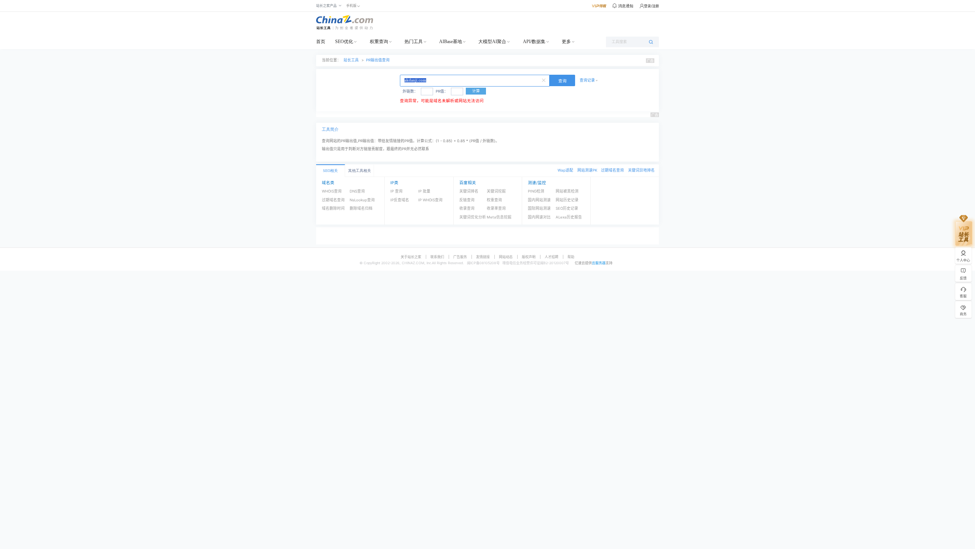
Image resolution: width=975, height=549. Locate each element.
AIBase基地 (450, 41)
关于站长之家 (411, 256)
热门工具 (413, 41)
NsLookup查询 (362, 200)
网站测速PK (587, 170)
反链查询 (467, 200)
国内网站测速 (539, 200)
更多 (566, 41)
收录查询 (467, 208)
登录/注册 (651, 6)
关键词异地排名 (641, 170)
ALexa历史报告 (569, 217)
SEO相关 (330, 171)
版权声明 (528, 256)
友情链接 (483, 256)
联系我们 (437, 256)
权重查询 (379, 41)
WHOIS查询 (332, 191)
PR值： (442, 91)
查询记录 (587, 80)
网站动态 (506, 256)
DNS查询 (357, 191)
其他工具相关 (359, 171)
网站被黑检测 (567, 191)
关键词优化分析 (472, 217)
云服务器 (599, 263)
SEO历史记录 (567, 208)
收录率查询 (496, 208)
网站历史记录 (567, 200)
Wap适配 (565, 170)
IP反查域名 (399, 200)
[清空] (544, 79)
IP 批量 (424, 191)
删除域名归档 (361, 208)
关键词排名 (468, 191)
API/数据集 (534, 41)
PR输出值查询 (378, 60)
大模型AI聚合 (492, 41)
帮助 (570, 256)
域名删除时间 (333, 208)
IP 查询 (396, 191)
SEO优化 (344, 41)
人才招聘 (551, 256)
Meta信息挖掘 (499, 217)
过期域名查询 (612, 170)
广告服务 (460, 256)
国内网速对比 (539, 217)
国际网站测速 (539, 208)
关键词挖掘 (496, 191)
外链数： (410, 91)
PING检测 (536, 191)
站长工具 (351, 60)
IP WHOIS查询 (430, 200)
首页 (320, 41)
